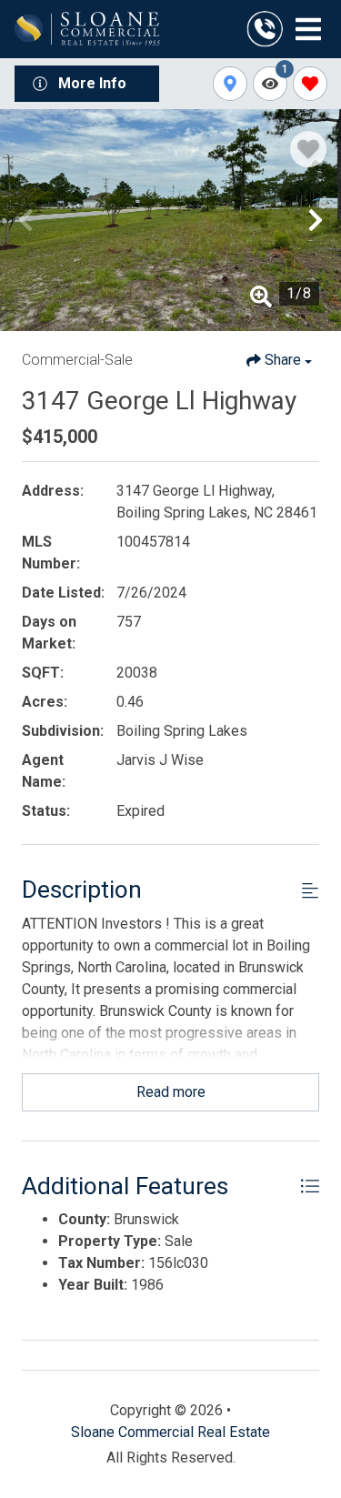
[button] (25, 220)
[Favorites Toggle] (310, 83)
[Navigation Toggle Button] (308, 29)
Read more (171, 1092)
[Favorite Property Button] (308, 149)
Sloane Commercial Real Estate (170, 1432)
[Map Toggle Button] (230, 83)
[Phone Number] (264, 29)
